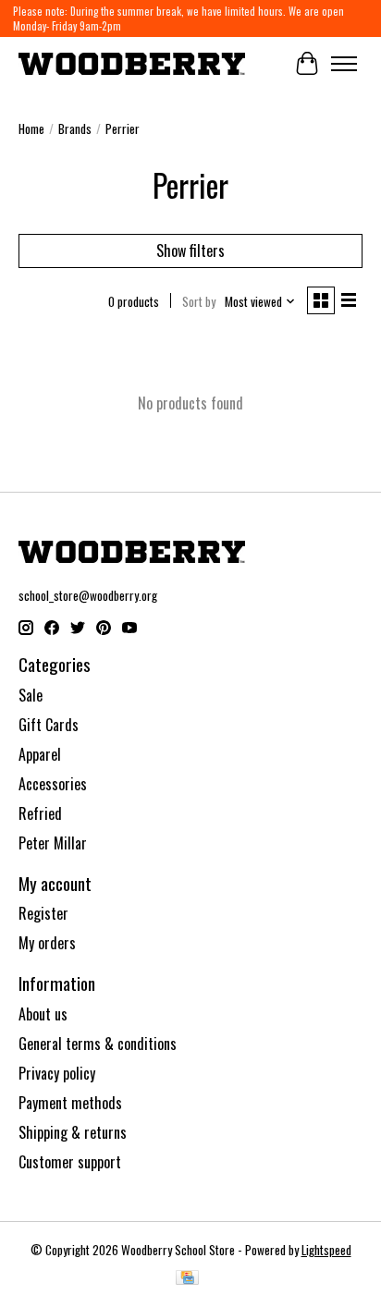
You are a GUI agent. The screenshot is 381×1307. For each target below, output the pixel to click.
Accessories (52, 784)
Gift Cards (48, 725)
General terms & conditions (97, 1043)
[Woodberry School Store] (131, 63)
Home (31, 128)
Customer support (69, 1162)
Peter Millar (52, 843)
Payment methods (70, 1103)
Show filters (190, 250)
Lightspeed (326, 1249)
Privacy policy (56, 1073)
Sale (30, 695)
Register (43, 913)
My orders (47, 943)
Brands (75, 128)
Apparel (39, 754)
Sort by (198, 301)
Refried (40, 813)
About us (43, 1014)
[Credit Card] (187, 1279)
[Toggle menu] (344, 63)
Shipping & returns (72, 1132)
